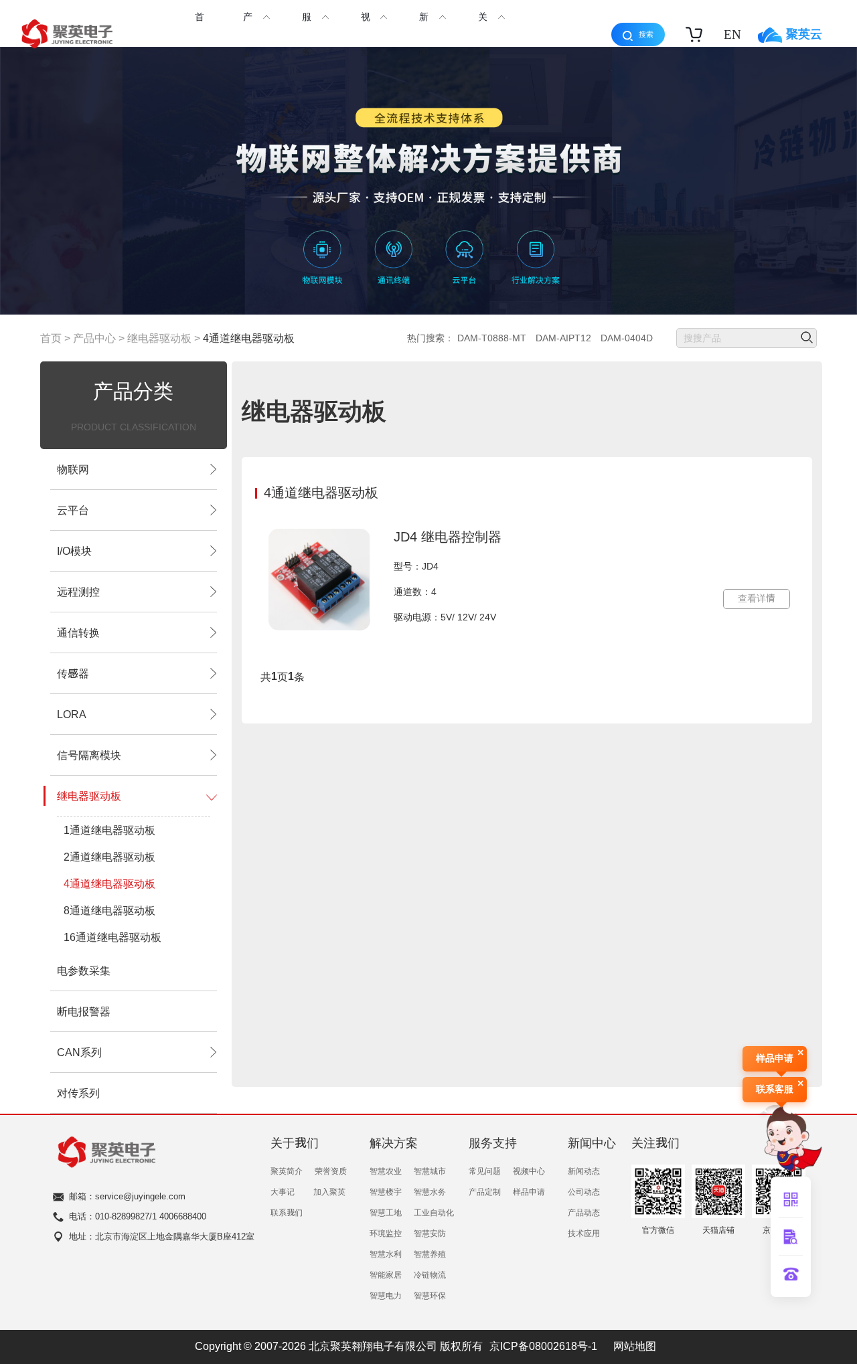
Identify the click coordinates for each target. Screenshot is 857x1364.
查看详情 (756, 598)
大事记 (282, 1191)
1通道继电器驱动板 (109, 830)
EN (732, 34)
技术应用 (584, 1233)
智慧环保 (430, 1295)
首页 (199, 34)
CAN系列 (79, 1052)
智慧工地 (386, 1212)
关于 (482, 34)
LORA (71, 714)
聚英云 (804, 33)
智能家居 (386, 1274)
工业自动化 (434, 1212)
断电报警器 (83, 1011)
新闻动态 (584, 1171)
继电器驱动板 (159, 338)
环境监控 (386, 1233)
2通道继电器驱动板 (109, 856)
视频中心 (529, 1171)
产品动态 (584, 1212)
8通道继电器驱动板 (109, 910)
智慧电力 (386, 1295)
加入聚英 (329, 1191)
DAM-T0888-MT (491, 338)
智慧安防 (430, 1233)
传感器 (73, 673)
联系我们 (286, 1212)
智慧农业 (386, 1171)
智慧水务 (430, 1191)
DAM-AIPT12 (563, 338)
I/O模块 (74, 550)
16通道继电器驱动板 (112, 937)
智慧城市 (430, 1171)
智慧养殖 (430, 1254)
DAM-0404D (627, 338)
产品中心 (94, 338)
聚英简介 (286, 1171)
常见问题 (485, 1171)
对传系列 (78, 1093)
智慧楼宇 (386, 1191)
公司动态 (584, 1191)
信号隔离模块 (89, 755)
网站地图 (634, 1346)
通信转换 (78, 632)
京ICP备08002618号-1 (543, 1346)
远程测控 (78, 591)
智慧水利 (386, 1254)
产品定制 (485, 1191)
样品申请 (529, 1191)
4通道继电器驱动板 (249, 338)
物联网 (73, 469)
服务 (306, 34)
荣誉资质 (331, 1171)
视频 (365, 34)
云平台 (73, 510)
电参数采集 (83, 970)
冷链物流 (430, 1274)
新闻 (423, 34)
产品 (247, 34)
